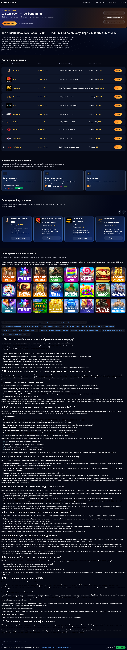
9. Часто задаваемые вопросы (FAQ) (113, 330)
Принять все (120, 647)
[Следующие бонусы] (124, 212)
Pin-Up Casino (17, 147)
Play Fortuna (16, 97)
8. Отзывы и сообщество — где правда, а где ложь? (85, 330)
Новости (122, 3)
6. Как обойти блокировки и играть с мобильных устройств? (20, 330)
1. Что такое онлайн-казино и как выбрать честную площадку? (21, 322)
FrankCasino (17, 88)
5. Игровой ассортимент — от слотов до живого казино (98, 326)
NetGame (16, 122)
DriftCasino (16, 114)
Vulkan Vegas (17, 138)
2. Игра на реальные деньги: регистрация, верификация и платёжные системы (64, 322)
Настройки (110, 647)
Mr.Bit (14, 105)
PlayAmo (15, 129)
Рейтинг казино (8, 3)
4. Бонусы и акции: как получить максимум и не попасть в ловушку (60, 326)
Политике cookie (46, 647)
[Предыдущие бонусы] (119, 212)
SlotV (14, 79)
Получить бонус (9, 23)
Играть (118, 70)
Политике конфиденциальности (62, 647)
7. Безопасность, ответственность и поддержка (54, 330)
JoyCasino (16, 70)
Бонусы (98, 3)
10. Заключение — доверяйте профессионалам (16, 334)
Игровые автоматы (110, 3)
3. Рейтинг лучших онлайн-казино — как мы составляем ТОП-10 (20, 326)
